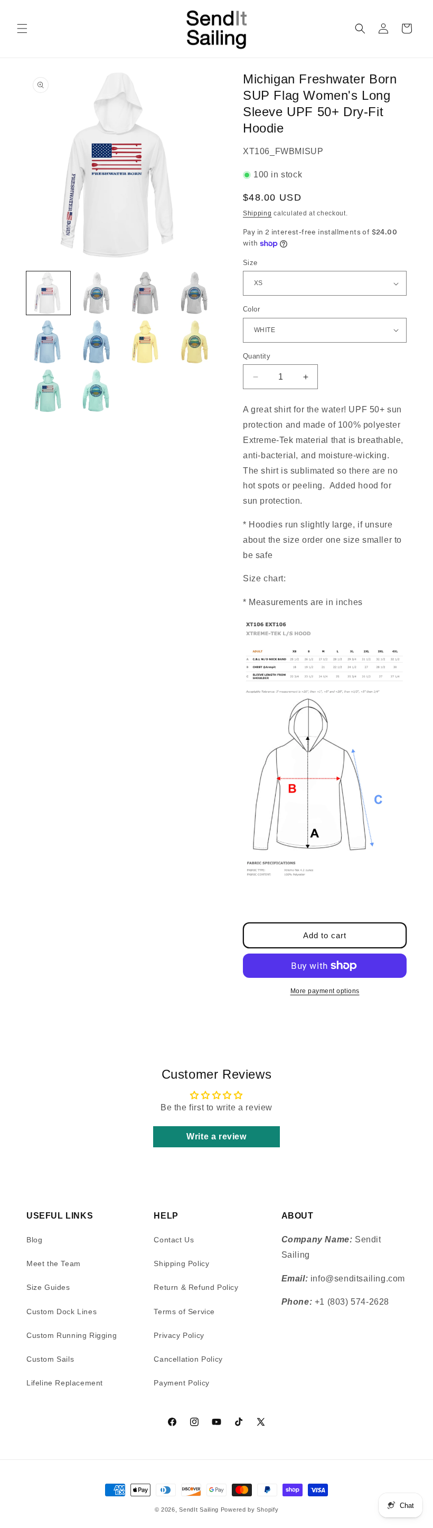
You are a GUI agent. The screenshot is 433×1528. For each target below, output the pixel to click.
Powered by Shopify (250, 1509)
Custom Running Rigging (71, 1335)
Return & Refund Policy (196, 1287)
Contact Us (174, 1239)
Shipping (257, 213)
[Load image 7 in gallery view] (146, 342)
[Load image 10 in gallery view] (97, 391)
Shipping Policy (181, 1263)
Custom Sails (50, 1359)
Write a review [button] (216, 1136)
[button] (22, 28)
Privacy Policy (179, 1335)
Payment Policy (181, 1383)
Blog (34, 1239)
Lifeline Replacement (64, 1383)
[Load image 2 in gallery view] (97, 293)
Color (251, 309)
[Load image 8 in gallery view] (195, 342)
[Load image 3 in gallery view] (146, 293)
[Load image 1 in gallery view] (48, 293)
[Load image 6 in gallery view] (97, 342)
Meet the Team (53, 1263)
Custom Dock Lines (61, 1311)
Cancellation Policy (188, 1359)
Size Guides (48, 1287)
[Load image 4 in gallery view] (195, 293)
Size (250, 263)
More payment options (325, 991)
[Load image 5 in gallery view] (48, 342)
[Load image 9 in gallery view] (48, 391)
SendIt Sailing (199, 1509)
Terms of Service (184, 1311)
